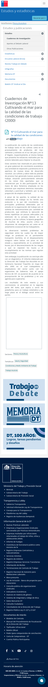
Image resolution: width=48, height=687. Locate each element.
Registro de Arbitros (14, 559)
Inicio (3, 23)
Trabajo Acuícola (11, 370)
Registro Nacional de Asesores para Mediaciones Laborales (21, 573)
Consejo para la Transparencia (19, 510)
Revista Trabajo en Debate (16, 64)
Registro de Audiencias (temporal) (20, 516)
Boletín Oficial (12, 630)
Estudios (8, 33)
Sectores (9, 23)
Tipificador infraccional (15, 627)
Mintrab (9, 489)
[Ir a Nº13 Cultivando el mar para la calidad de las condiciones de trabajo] (24, 133)
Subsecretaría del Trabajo (17, 492)
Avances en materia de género (19, 595)
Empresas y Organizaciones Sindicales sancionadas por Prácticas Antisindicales (23, 529)
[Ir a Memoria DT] (24, 414)
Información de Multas (15, 565)
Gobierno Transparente (16, 504)
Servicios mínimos (13, 556)
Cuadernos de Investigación (18, 38)
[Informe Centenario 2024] (24, 438)
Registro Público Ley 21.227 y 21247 (21, 610)
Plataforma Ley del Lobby (16, 513)
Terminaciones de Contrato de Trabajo (22, 568)
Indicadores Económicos (16, 592)
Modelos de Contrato (15, 618)
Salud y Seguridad (21, 361)
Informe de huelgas (14, 542)
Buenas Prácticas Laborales (17, 525)
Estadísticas (10, 54)
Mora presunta (12, 577)
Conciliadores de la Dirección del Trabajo (23, 607)
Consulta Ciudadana (14, 604)
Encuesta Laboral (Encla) (15, 59)
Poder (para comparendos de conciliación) (23, 633)
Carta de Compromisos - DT (17, 636)
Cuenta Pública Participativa (18, 639)
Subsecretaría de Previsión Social (20, 496)
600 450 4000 (10, 671)
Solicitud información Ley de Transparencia (24, 507)
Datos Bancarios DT (14, 601)
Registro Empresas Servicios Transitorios (23, 562)
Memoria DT (10, 74)
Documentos (10, 79)
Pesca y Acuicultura (19, 23)
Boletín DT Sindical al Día (15, 84)
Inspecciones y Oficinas (12, 675)
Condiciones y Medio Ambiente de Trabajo (21, 366)
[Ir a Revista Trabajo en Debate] (24, 389)
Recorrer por (38, 18)
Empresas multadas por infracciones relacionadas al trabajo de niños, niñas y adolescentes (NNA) (23, 536)
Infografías (9, 69)
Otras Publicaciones (15, 48)
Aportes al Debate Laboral (17, 43)
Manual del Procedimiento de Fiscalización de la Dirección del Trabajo (24, 622)
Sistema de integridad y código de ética (22, 598)
